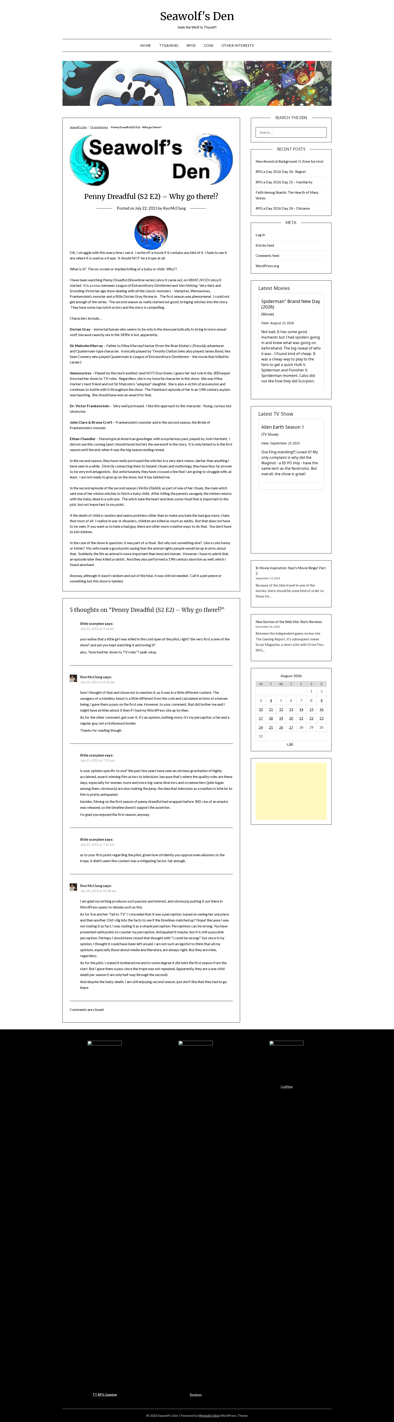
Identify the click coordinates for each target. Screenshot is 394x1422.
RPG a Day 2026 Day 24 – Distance (283, 208)
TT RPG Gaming (105, 1394)
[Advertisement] (291, 791)
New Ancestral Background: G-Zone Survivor (290, 161)
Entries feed (265, 245)
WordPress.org (267, 266)
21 (301, 718)
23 (321, 718)
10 (261, 709)
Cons (209, 45)
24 (261, 727)
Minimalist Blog (209, 1415)
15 (311, 709)
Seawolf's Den (197, 16)
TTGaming (169, 45)
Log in (260, 235)
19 (281, 718)
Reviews (196, 1394)
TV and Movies (99, 127)
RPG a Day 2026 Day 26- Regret (281, 172)
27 (291, 727)
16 (321, 709)
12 (281, 709)
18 (271, 718)
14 (301, 709)
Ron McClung (174, 208)
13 (291, 709)
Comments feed (267, 255)
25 (271, 727)
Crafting (287, 1086)
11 (271, 709)
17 (261, 718)
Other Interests (238, 45)
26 (281, 727)
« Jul (290, 744)
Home (145, 45)
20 (291, 718)
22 (311, 718)
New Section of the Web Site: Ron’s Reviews (289, 622)
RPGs (191, 45)
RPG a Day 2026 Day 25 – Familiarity (284, 182)
